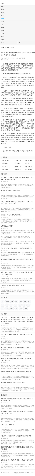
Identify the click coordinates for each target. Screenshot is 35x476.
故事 (2, 42)
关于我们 (3, 472)
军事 (2, 33)
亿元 (15, 305)
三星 (2, 305)
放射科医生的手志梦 (7, 226)
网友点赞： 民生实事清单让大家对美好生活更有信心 (16, 436)
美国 (12, 301)
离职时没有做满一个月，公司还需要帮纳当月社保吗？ (16, 371)
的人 (29, 301)
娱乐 (2, 10)
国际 (2, 36)
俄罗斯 (11, 308)
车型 (24, 305)
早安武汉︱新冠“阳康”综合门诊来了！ (12, 215)
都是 (16, 301)
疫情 (21, 301)
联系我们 (7, 472)
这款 (20, 305)
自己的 (7, 301)
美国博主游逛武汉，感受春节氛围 (10, 190)
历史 (2, 27)
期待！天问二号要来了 (7, 424)
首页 (2, 4)
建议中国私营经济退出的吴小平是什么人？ (13, 383)
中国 (2, 301)
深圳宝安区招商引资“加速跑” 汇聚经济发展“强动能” (16, 237)
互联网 (25, 308)
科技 (2, 7)
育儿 (2, 24)
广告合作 (12, 472)
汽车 (2, 13)
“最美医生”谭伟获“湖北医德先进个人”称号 (13, 285)
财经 (2, 18)
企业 (16, 308)
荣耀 (21, 308)
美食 (2, 30)
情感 (2, 39)
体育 (2, 16)
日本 (2, 308)
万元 (7, 308)
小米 (28, 305)
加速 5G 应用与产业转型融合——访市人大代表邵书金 (16, 248)
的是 (25, 301)
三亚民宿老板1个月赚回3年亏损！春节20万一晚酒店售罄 (17, 460)
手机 (7, 305)
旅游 (2, 21)
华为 (11, 305)
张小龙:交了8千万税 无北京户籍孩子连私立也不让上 (16, 347)
